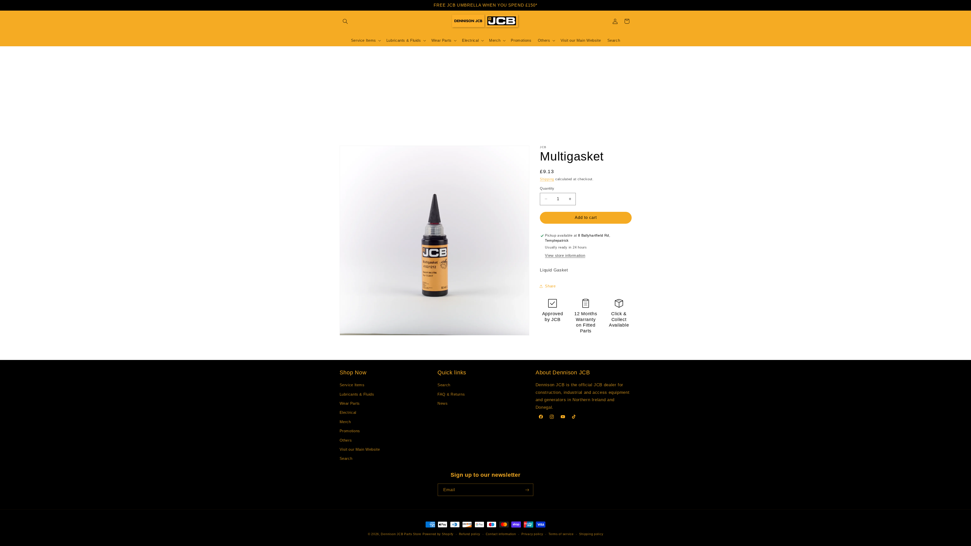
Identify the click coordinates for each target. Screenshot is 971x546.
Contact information (501, 534)
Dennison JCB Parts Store (401, 534)
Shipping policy (591, 534)
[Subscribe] (527, 490)
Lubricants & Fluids (357, 394)
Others (346, 440)
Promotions (350, 431)
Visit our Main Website (360, 449)
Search (346, 459)
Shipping (547, 179)
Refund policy (469, 534)
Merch (345, 422)
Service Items (352, 385)
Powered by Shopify (438, 534)
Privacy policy (532, 534)
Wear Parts (350, 403)
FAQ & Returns (451, 394)
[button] (345, 21)
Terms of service (561, 534)
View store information (565, 256)
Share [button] (550, 286)
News (442, 403)
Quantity (547, 188)
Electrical (348, 413)
